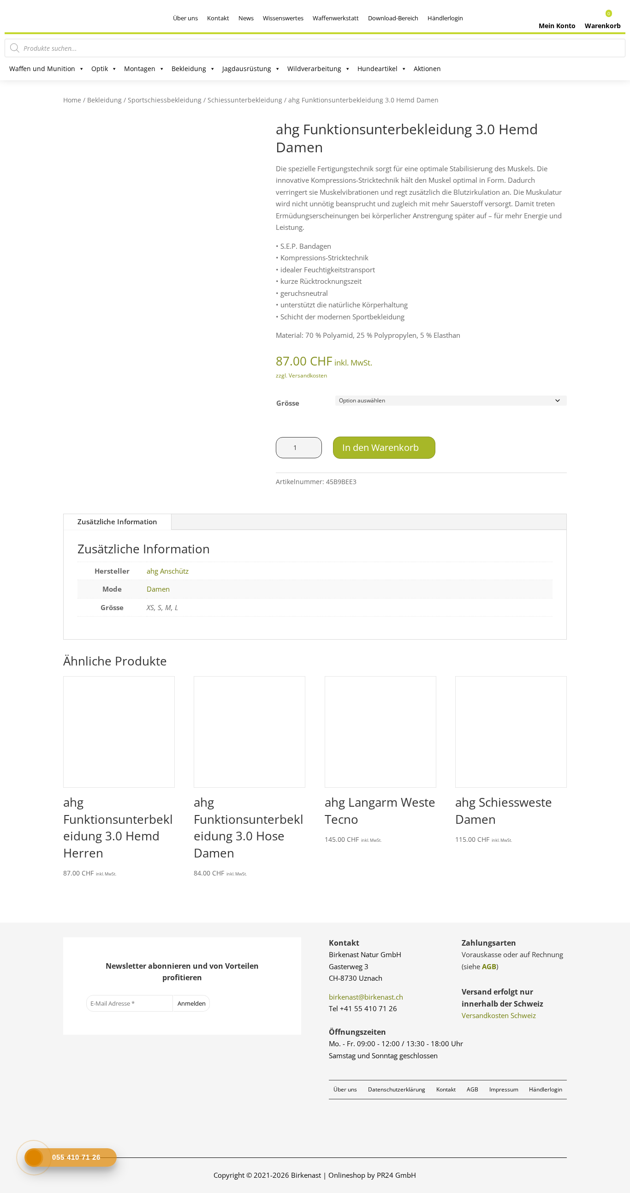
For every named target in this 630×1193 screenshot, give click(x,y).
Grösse (287, 403)
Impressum (503, 1089)
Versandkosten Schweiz (499, 1015)
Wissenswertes (283, 18)
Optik (99, 68)
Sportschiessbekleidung (165, 100)
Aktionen (427, 68)
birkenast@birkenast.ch (366, 996)
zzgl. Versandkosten (301, 375)
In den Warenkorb (380, 447)
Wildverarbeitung (314, 68)
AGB (489, 966)
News (246, 18)
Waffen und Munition (42, 68)
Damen (158, 589)
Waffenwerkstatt (336, 18)
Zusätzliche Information (117, 521)
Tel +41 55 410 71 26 (363, 1008)
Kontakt (218, 18)
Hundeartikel (377, 68)
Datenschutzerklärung (396, 1089)
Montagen (139, 68)
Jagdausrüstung (246, 68)
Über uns (185, 18)
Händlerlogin (445, 18)
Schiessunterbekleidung (245, 100)
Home (72, 100)
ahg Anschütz (168, 571)
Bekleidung (189, 68)
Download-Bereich (393, 18)
